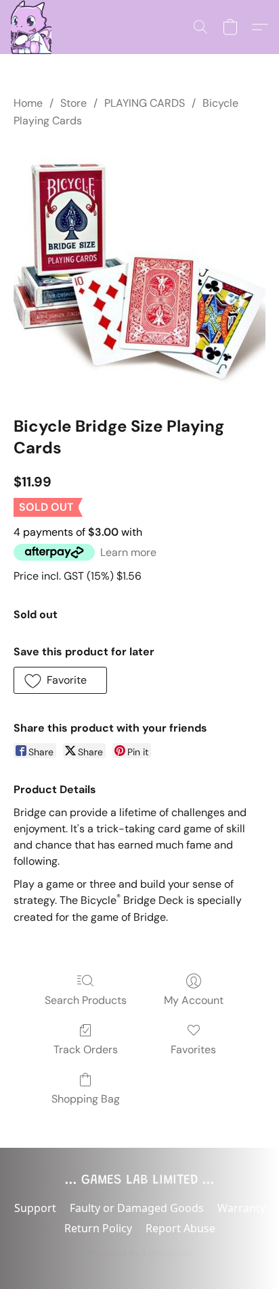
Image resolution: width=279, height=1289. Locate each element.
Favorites (193, 1049)
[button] (31, 27)
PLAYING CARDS (144, 103)
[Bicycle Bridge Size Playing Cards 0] (139, 269)
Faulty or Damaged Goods (137, 1207)
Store (73, 103)
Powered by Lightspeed (140, 1252)
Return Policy (98, 1228)
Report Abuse (180, 1228)
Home (28, 103)
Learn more (128, 552)
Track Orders (85, 1049)
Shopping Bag (85, 1099)
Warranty (241, 1207)
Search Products (86, 1000)
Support (35, 1207)
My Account (193, 1000)
